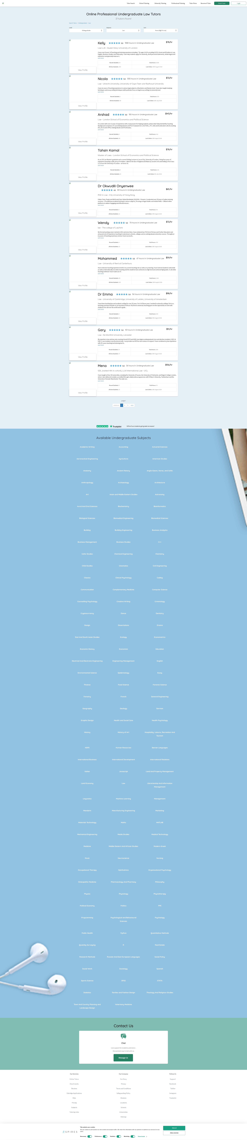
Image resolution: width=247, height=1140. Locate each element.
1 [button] (121, 405)
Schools (123, 1107)
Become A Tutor (206, 3)
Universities (123, 1112)
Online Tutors (74, 1079)
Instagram (172, 1093)
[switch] (105, 1136)
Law (89, 23)
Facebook (172, 1084)
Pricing (74, 1103)
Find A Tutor (221, 3)
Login (238, 3)
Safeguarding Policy (123, 1093)
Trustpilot (172, 1098)
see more (101, 58)
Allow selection (174, 1133)
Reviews (74, 1088)
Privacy (123, 1084)
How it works (74, 1084)
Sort (145, 28)
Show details (141, 1136)
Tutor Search (131, 3)
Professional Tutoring (178, 3)
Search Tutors (73, 23)
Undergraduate (82, 23)
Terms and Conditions (123, 1088)
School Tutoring (144, 3)
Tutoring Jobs (74, 1112)
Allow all (174, 1128)
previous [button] (116, 405)
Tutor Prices (193, 3)
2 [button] (124, 405)
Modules (123, 1098)
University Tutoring (160, 3)
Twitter (172, 1088)
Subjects (108, 28)
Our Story (123, 1079)
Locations (123, 1103)
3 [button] (127, 405)
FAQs (74, 1098)
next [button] (132, 405)
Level (70, 28)
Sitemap (123, 1117)
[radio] (110, 43)
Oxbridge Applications (74, 1093)
